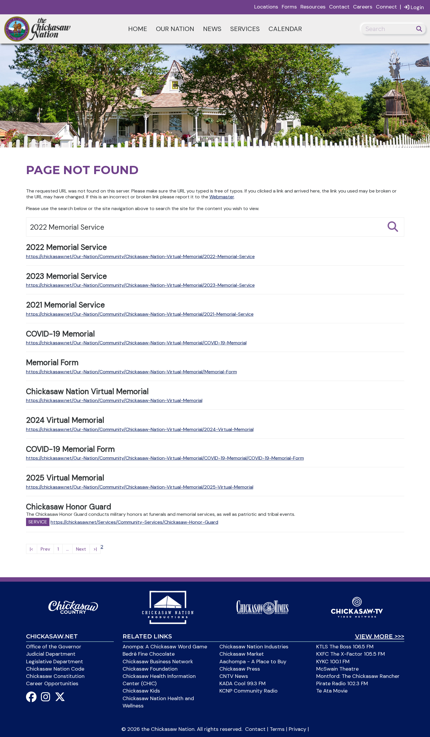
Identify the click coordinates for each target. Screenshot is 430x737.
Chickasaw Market (241, 653)
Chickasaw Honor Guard (68, 507)
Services (245, 29)
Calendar (285, 29)
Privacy (297, 729)
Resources (313, 6)
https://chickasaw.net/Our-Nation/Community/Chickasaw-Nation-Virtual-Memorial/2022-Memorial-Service (140, 256)
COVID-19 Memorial (60, 334)
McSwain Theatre (337, 668)
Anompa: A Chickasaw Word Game (165, 646)
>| (95, 549)
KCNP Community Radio (248, 690)
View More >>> (379, 636)
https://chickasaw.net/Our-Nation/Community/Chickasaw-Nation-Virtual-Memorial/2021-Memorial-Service (140, 314)
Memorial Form (52, 362)
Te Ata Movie (332, 690)
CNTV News (233, 676)
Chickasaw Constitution (55, 676)
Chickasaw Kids (141, 690)
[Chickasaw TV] (357, 607)
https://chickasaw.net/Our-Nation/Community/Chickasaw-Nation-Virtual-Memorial (114, 400)
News (212, 29)
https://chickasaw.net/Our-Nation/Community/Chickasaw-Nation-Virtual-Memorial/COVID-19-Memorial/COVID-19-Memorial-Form (165, 458)
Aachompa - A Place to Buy (252, 661)
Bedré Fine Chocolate (149, 653)
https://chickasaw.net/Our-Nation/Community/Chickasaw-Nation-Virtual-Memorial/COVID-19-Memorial (136, 343)
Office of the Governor (53, 646)
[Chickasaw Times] (262, 607)
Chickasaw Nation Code (55, 668)
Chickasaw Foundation (150, 668)
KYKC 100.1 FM (333, 661)
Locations (266, 6)
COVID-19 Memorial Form (70, 449)
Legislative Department (54, 661)
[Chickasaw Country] (73, 607)
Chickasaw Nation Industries (253, 646)
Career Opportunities (52, 683)
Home (137, 29)
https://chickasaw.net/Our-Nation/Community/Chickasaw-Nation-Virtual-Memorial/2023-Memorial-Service (140, 285)
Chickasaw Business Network (158, 661)
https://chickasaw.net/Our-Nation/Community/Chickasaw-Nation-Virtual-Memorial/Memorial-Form (131, 372)
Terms (277, 729)
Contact (339, 6)
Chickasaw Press (239, 668)
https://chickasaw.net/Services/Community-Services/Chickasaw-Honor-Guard (134, 522)
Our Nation (175, 29)
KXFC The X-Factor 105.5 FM (350, 653)
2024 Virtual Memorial (65, 420)
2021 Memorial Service (65, 305)
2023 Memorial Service (66, 276)
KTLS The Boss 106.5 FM (345, 646)
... (67, 549)
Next (81, 549)
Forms (289, 6)
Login (416, 7)
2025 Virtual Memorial (65, 478)
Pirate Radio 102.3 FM (342, 683)
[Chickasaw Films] (168, 607)
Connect (386, 6)
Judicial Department (50, 653)
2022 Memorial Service (66, 247)
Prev (45, 549)
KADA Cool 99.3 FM (242, 683)
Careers (362, 6)
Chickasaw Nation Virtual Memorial (87, 391)
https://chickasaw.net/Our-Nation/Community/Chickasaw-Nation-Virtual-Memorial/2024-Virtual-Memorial (140, 429)
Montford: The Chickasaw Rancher (358, 676)
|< (31, 549)
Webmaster (221, 197)
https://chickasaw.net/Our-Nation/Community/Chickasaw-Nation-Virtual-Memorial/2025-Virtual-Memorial (139, 487)
